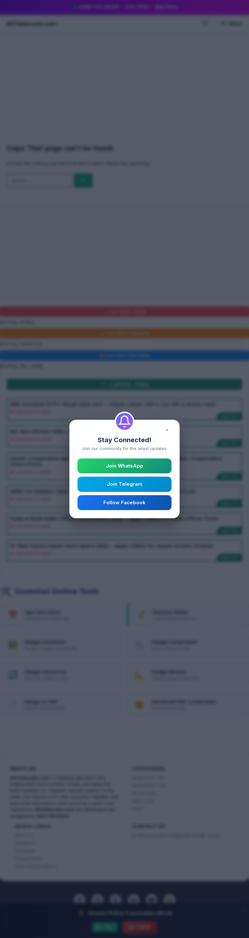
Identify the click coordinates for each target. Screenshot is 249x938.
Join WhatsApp (124, 466)
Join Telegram (124, 484)
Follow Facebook (124, 502)
